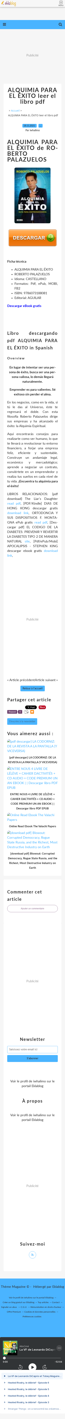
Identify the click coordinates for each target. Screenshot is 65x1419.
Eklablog (58, 1287)
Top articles (43, 1302)
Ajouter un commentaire (32, 908)
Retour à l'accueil (33, 688)
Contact (56, 1302)
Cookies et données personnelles (39, 1312)
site (27, 541)
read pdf (14, 503)
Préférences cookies (32, 1316)
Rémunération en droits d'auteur (46, 1307)
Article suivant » (46, 680)
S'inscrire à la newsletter (22, 721)
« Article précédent (21, 680)
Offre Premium (14, 1312)
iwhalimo (39, 1081)
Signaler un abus (9, 1307)
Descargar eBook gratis (24, 306)
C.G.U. (24, 1307)
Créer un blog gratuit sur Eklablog (18, 1302)
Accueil (15, 110)
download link (18, 513)
